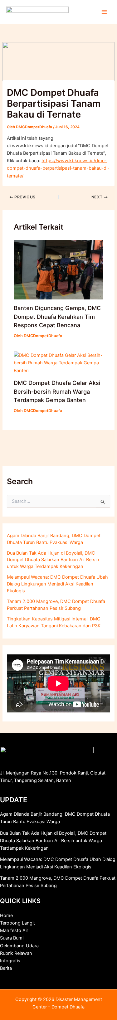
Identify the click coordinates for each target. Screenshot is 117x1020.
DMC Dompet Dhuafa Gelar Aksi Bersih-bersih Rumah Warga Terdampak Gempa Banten (57, 391)
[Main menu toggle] (104, 11)
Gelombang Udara (19, 946)
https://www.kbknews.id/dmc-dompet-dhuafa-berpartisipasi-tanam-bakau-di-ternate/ (58, 168)
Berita (6, 968)
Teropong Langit (17, 923)
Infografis (10, 961)
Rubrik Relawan (16, 953)
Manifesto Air (14, 930)
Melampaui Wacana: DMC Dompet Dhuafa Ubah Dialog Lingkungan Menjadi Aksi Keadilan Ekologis (57, 584)
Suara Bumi (11, 938)
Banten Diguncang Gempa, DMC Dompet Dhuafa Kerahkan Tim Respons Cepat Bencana (57, 316)
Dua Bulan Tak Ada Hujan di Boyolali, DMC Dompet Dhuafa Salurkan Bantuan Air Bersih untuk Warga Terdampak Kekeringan (53, 560)
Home (6, 915)
